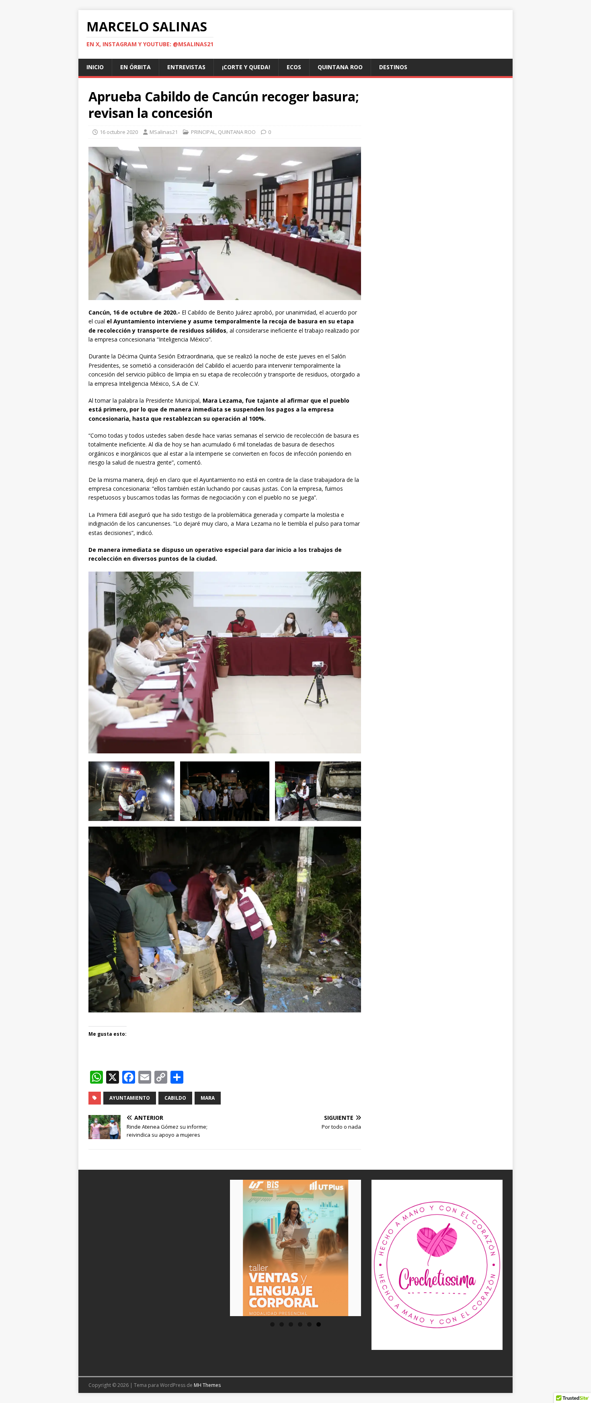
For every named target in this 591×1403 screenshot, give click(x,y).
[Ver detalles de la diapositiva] (295, 1248)
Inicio (95, 67)
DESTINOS (393, 67)
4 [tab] (300, 1324)
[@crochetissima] (437, 1265)
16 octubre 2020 (119, 132)
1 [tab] (272, 1324)
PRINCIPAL (203, 132)
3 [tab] (291, 1324)
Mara (208, 1097)
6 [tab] (318, 1324)
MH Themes (207, 1385)
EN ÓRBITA (135, 67)
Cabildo (175, 1097)
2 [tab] (281, 1324)
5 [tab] (309, 1324)
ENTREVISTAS (186, 67)
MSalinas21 (164, 132)
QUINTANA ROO (340, 67)
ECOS (294, 67)
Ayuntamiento (129, 1097)
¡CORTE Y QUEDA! (246, 67)
